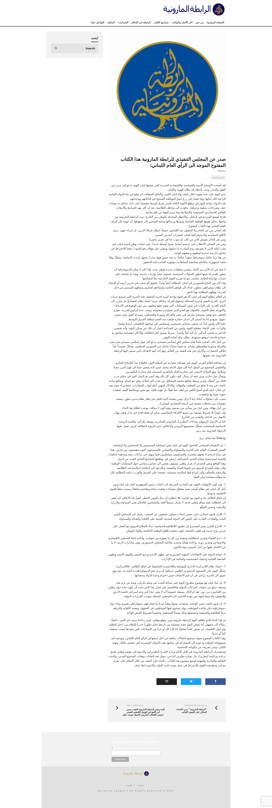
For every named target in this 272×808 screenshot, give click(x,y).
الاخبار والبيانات (218, 177)
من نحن (200, 22)
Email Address (120, 748)
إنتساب (140, 785)
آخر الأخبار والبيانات (182, 22)
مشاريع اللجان (161, 22)
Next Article (135, 705)
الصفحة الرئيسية (215, 22)
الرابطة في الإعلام (141, 22)
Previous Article (196, 705)
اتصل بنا (129, 785)
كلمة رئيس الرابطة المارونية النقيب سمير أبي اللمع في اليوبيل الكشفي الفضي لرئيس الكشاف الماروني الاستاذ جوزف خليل (143, 712)
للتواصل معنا (97, 22)
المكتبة (111, 22)
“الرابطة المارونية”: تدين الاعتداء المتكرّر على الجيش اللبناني (191, 710)
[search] (55, 48)
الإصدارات (123, 22)
